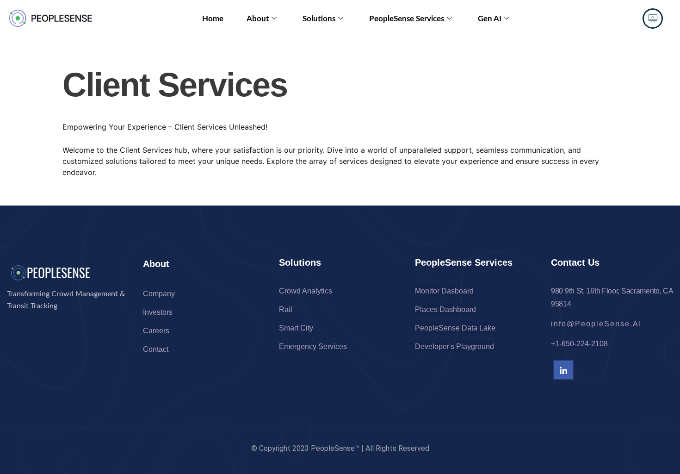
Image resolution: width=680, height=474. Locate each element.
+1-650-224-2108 (579, 344)
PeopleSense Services (406, 19)
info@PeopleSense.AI (596, 324)
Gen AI (489, 19)
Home (212, 19)
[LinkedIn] (563, 370)
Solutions (319, 19)
